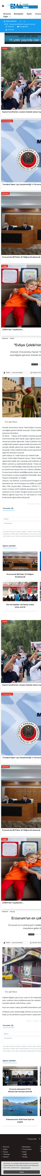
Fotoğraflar (24, 27)
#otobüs (36, 1021)
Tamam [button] (21, 1172)
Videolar (11, 27)
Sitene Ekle (32, 1139)
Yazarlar (11, 30)
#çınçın (29, 1021)
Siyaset (5, 1157)
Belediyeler (18, 14)
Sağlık (25, 1154)
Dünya (5, 1152)
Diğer (5, 16)
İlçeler (29, 14)
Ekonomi (7, 14)
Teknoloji (6, 1154)
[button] (21, 22)
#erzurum (30, 504)
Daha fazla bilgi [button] (25, 1168)
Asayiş (12, 911)
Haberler (5, 338)
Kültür (12, 338)
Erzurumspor (27, 1149)
